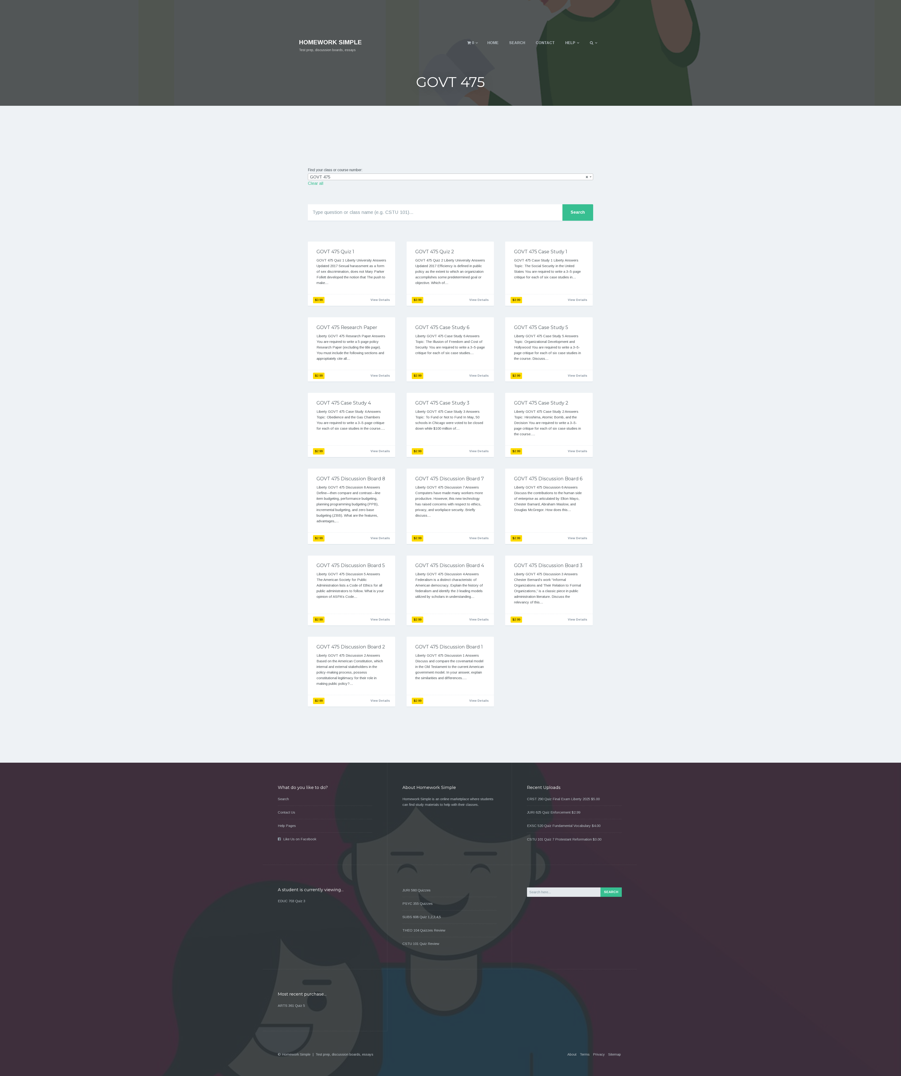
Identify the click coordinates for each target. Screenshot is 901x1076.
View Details (380, 300)
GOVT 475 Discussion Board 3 (548, 565)
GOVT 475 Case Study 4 (344, 403)
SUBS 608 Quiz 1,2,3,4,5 (421, 917)
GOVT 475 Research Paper (347, 327)
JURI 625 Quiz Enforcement (549, 812)
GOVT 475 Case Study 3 (442, 403)
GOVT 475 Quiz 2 (434, 251)
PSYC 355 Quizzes (417, 904)
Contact (545, 43)
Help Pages (287, 826)
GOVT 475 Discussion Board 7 (449, 478)
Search (517, 43)
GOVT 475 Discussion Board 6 (548, 478)
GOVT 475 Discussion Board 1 (449, 647)
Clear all (315, 183)
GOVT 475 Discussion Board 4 (449, 565)
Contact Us (286, 812)
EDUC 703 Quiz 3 (291, 901)
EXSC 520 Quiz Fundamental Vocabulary (559, 826)
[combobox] (450, 177)
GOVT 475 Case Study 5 (541, 327)
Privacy (599, 1054)
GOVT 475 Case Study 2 (541, 403)
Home (493, 43)
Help (570, 43)
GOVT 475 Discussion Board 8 (351, 478)
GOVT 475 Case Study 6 (442, 327)
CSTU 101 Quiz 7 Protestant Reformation (559, 839)
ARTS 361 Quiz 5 (291, 1006)
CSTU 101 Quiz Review (420, 944)
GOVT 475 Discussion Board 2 (351, 647)
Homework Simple (330, 42)
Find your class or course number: (335, 170)
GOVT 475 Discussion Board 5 (351, 565)
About (571, 1054)
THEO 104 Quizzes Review (423, 930)
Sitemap (614, 1054)
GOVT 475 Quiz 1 (335, 251)
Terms (585, 1054)
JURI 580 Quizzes (416, 890)
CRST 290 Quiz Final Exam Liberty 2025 (558, 799)
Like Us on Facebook (299, 839)
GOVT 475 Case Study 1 (540, 251)
